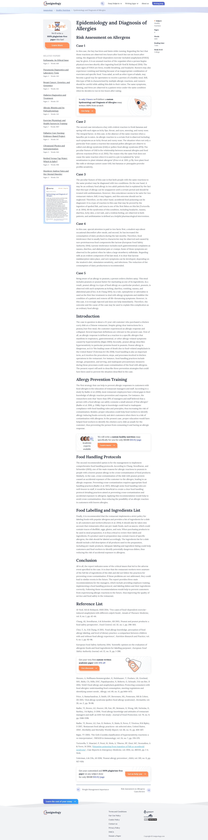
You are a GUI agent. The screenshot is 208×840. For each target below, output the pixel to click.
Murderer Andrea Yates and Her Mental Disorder (56, 172)
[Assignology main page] (52, 3)
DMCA (111, 832)
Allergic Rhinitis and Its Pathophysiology (53, 109)
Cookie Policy (114, 820)
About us (145, 3)
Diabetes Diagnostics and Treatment (54, 96)
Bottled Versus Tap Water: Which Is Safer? (55, 160)
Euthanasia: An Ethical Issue (56, 60)
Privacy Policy (114, 828)
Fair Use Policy (115, 815)
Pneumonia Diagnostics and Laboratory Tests (56, 71)
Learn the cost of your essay (59, 801)
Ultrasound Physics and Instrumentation (54, 147)
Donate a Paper (115, 836)
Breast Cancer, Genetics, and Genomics (56, 84)
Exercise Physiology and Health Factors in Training (55, 122)
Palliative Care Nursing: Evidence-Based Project (54, 134)
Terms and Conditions (118, 811)
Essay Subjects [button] (113, 3)
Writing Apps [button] (130, 3)
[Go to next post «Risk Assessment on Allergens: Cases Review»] (134, 790)
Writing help (158, 4)
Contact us (113, 824)
